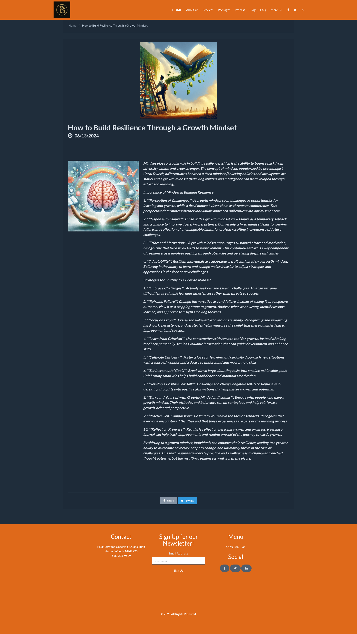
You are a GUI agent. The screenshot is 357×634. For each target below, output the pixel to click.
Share (170, 500)
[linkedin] (302, 10)
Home (72, 25)
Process (240, 10)
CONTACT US (235, 546)
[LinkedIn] (246, 568)
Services (208, 10)
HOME (177, 10)
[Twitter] (295, 10)
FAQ (263, 10)
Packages (224, 10)
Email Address (178, 553)
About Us (192, 10)
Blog (253, 10)
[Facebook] (288, 10)
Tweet (190, 500)
